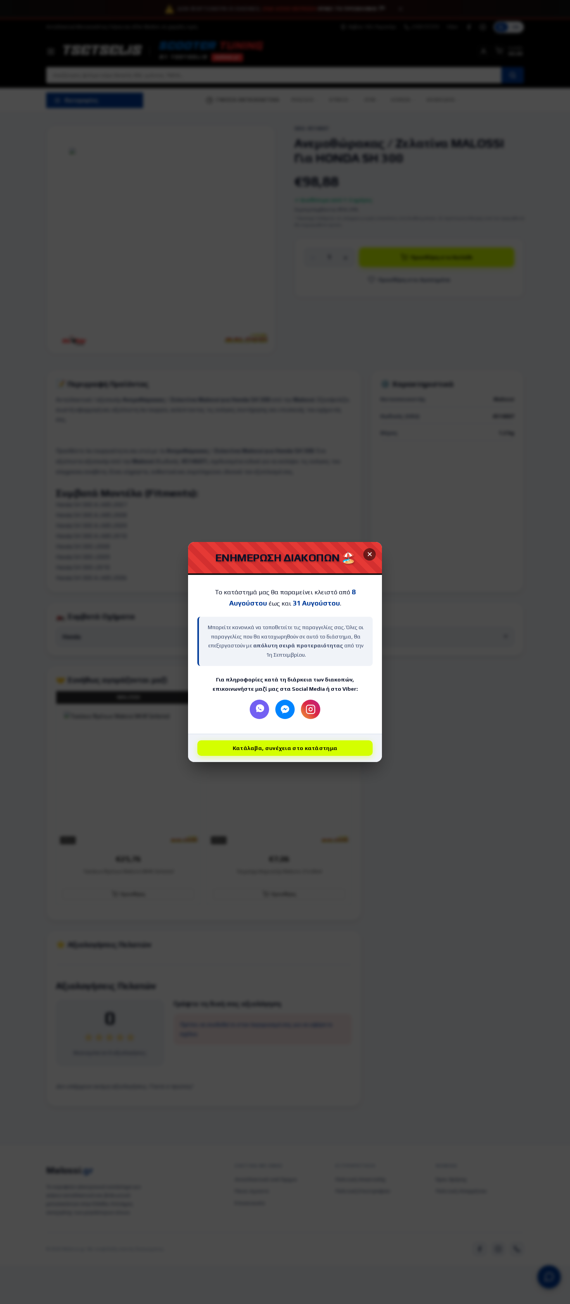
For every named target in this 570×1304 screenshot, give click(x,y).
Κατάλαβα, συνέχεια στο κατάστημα (285, 748)
